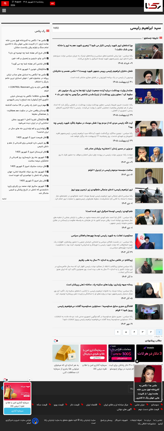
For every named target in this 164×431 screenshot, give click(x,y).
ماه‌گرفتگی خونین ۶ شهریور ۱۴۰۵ (31, 69)
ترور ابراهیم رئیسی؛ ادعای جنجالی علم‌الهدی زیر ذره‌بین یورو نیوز (102, 189)
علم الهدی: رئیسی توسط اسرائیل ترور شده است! (109, 211)
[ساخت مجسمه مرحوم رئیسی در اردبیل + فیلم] (149, 175)
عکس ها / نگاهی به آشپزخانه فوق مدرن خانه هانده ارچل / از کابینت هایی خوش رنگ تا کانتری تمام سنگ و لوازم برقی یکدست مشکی (148, 392)
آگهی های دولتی (124, 409)
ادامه (4, 198)
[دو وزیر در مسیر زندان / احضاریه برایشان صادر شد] (149, 154)
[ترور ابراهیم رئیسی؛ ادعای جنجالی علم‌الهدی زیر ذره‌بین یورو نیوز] (149, 195)
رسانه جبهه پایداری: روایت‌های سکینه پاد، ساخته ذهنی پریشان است (99, 284)
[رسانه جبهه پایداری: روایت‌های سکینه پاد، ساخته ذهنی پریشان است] (149, 290)
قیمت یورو (59, 404)
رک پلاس (40, 31)
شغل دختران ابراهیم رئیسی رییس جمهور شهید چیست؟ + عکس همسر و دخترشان (93, 71)
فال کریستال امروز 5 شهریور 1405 (30, 151)
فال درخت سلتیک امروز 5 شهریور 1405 (28, 166)
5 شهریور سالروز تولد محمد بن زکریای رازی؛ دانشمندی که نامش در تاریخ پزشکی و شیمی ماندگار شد (28, 190)
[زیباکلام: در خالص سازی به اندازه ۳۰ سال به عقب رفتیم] (149, 265)
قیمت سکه (42, 404)
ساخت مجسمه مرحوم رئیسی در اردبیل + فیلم (110, 170)
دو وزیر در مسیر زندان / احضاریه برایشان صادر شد (109, 148)
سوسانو (155, 404)
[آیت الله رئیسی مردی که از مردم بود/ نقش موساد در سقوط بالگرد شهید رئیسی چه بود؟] (149, 128)
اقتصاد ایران (92, 404)
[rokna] (153, 6)
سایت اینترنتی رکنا (87, 420)
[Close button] (29, 380)
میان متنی (140, 404)
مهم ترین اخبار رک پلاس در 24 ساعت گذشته (25, 105)
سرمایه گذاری (17, 411)
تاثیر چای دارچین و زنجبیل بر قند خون (29, 58)
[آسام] (35, 421)
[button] (4, 11)
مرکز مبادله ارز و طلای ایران (116, 404)
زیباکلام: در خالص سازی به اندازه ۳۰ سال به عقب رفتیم (106, 260)
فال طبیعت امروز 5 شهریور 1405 (31, 137)
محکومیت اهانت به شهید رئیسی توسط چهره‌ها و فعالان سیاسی (102, 235)
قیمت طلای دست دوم (149, 409)
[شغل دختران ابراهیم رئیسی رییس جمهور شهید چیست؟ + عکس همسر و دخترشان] (149, 76)
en (52, 3)
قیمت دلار (75, 404)
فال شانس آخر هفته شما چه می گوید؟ (29, 63)
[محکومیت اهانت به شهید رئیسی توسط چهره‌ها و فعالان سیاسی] (149, 241)
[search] (5, 3)
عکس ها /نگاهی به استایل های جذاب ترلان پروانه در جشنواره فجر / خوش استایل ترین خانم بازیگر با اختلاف (27, 78)
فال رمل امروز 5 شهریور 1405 (33, 180)
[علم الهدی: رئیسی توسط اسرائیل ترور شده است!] (149, 217)
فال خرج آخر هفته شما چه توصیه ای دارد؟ (27, 52)
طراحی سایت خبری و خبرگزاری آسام (18, 422)
